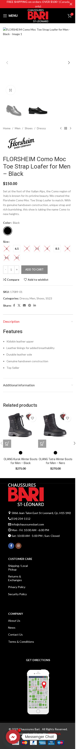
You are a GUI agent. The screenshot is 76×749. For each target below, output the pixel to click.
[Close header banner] (71, 4)
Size (6, 241)
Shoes (29, 128)
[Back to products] (65, 128)
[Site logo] (38, 15)
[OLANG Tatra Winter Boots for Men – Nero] (55, 430)
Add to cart (34, 269)
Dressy (41, 128)
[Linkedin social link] (34, 305)
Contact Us (15, 634)
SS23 (49, 298)
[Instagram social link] (18, 546)
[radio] (7, 230)
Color (7, 222)
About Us (14, 620)
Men (17, 128)
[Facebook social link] (14, 305)
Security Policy (17, 594)
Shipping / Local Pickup (18, 567)
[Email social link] (24, 305)
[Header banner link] (38, 4)
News (11, 627)
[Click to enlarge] (10, 90)
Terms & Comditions (21, 641)
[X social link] (19, 305)
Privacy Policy (16, 587)
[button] (7, 63)
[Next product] (70, 128)
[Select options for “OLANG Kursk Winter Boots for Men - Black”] (7, 444)
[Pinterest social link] (29, 305)
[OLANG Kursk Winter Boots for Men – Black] (20, 430)
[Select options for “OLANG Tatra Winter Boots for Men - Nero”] (42, 444)
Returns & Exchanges (15, 578)
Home (7, 128)
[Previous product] (60, 128)
